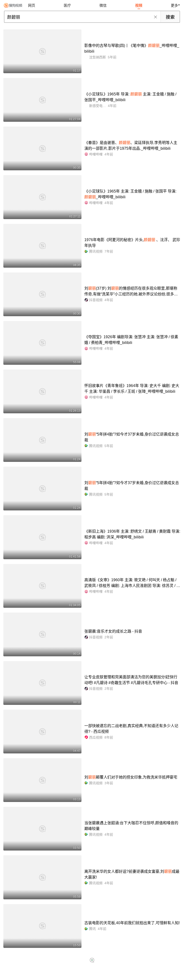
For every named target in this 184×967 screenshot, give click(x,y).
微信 (103, 5)
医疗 (67, 5)
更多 (174, 5)
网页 (31, 5)
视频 (138, 5)
